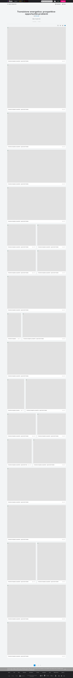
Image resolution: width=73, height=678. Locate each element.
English (63, 672)
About (9, 672)
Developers (31, 672)
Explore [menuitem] (15, 1)
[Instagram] (64, 676)
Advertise (24, 672)
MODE (20, 1)
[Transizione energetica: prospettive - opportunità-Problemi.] (36, 43)
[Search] (42, 1)
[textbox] (48, 1)
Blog (19, 672)
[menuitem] (26, 1)
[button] (57, 4)
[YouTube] (61, 676)
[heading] (10, 1)
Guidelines (44, 672)
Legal (9, 675)
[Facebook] (59, 676)
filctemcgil (37, 16)
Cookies (37, 672)
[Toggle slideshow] (58, 25)
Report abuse (56, 672)
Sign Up (63, 1)
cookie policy (32, 669)
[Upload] (55, 1)
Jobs (14, 672)
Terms (17, 675)
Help (50, 672)
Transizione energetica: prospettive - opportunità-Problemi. (18, 61)
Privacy (13, 675)
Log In (58, 1)
